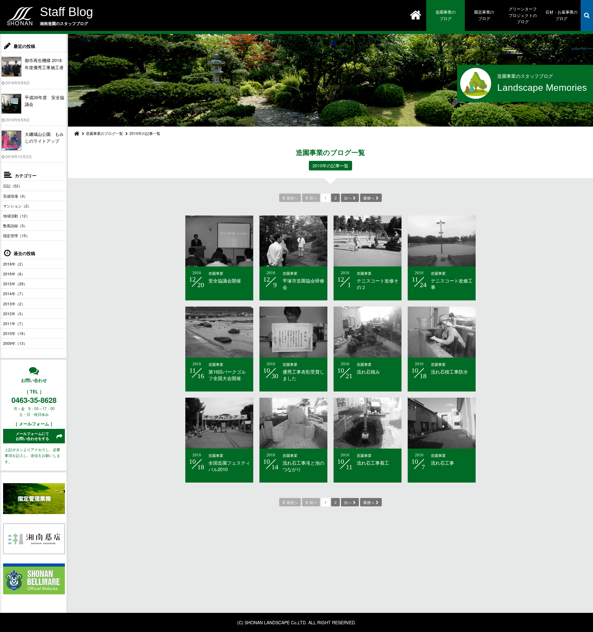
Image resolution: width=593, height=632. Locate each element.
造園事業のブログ (445, 15)
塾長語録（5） (15, 225)
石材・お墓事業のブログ (561, 15)
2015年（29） (15, 283)
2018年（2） (14, 263)
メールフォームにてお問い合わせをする (32, 436)
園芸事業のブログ (484, 15)
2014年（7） (14, 293)
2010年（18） (15, 333)
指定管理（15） (16, 235)
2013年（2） (14, 303)
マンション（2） (17, 205)
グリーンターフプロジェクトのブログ (523, 15)
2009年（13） (15, 343)
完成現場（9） (15, 196)
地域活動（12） (16, 215)
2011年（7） (14, 323)
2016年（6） (14, 273)
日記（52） (12, 185)
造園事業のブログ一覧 (104, 133)
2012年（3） (14, 313)
